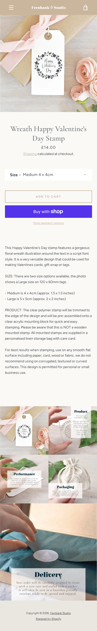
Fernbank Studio (60, 613)
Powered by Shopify (48, 619)
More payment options (48, 223)
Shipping (30, 154)
